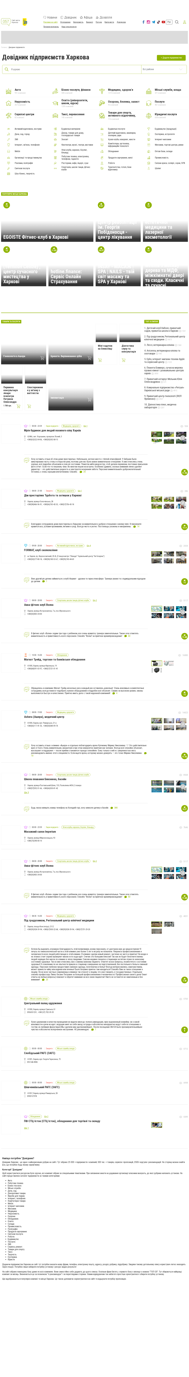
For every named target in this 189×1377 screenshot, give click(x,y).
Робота (111, 163)
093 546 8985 (32, 1062)
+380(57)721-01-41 (50, 669)
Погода (99, 22)
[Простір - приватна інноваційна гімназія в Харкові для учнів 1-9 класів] (68, 304)
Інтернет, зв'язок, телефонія (27, 145)
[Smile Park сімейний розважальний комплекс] (81, 304)
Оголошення (65, 22)
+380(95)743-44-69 (66, 559)
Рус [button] (169, 22)
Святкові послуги (22, 168)
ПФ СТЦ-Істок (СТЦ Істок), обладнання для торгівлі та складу (62, 1121)
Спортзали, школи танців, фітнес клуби (75, 168)
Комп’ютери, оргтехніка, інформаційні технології (118, 144)
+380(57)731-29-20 (82, 929)
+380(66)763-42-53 (50, 504)
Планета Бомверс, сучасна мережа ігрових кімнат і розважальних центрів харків (164, 370)
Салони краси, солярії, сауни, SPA (170, 163)
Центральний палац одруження (43, 1003)
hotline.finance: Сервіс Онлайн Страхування (66, 276)
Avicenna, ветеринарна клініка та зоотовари (162, 352)
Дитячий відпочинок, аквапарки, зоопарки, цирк (122, 134)
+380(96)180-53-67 (50, 559)
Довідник (70, 17)
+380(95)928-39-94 (34, 929)
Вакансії (89, 22)
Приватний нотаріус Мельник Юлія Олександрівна (163, 380)
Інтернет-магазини (163, 139)
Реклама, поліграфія (24, 163)
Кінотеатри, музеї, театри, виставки (77, 145)
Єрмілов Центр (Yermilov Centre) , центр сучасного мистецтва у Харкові (21, 271)
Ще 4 (89, 546)
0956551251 (32, 1012)
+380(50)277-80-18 (34, 559)
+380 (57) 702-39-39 (46, 1012)
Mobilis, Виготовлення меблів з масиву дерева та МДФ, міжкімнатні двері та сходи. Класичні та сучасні (164, 270)
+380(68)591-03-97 (34, 669)
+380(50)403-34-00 (34, 614)
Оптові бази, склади (163, 151)
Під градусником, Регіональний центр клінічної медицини (164, 338)
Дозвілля (106, 17)
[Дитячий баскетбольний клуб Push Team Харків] (148, 304)
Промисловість (162, 157)
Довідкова (121, 22)
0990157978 (32, 1096)
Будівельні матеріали (70, 129)
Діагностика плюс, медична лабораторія (160, 406)
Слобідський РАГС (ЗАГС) (39, 1053)
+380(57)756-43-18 (66, 504)
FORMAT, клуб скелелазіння (40, 550)
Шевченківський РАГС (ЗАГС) (42, 1087)
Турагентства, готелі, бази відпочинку (119, 168)
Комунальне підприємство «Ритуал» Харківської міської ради (164, 389)
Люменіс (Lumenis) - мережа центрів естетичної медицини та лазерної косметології (164, 225)
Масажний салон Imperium (40, 831)
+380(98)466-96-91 (34, 504)
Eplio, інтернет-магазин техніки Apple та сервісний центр (164, 360)
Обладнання (113, 151)
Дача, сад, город (22, 134)
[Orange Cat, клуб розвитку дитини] (108, 304)
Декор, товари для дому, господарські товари (72, 134)
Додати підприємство (172, 57)
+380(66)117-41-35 (34, 726)
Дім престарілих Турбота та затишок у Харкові (52, 495)
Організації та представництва (28, 157)
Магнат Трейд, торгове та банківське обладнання (54, 659)
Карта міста (109, 22)
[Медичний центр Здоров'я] (121, 304)
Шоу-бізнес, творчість (25, 173)
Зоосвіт (64, 139)
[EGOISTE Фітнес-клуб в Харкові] (55, 304)
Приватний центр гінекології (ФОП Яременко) (163, 397)
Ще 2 (95, 600)
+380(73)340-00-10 (34, 841)
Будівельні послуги (116, 129)
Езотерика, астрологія (165, 134)
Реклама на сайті (50, 22)
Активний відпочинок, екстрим (28, 129)
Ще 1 (86, 426)
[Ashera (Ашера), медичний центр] (41, 304)
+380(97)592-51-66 (34, 788)
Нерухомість (78, 22)
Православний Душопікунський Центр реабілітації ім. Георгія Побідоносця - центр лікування (117, 225)
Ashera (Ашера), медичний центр (44, 716)
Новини (52, 17)
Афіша (88, 17)
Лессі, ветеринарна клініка (161, 344)
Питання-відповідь (51, 27)
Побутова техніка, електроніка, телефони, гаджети (75, 157)
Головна (4, 47)
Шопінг (158, 168)
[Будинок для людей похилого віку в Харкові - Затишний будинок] (134, 304)
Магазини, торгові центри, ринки (169, 145)
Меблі (17, 151)
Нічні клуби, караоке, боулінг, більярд (74, 151)
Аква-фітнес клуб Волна (38, 604)
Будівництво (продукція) (165, 129)
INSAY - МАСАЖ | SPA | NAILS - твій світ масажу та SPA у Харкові (116, 274)
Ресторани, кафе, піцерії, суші (74, 163)
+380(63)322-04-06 (34, 439)
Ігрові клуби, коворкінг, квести (121, 139)
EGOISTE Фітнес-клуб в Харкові (35, 237)
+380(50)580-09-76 (50, 726)
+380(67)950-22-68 (50, 929)
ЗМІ (16, 139)
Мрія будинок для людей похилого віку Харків (52, 430)
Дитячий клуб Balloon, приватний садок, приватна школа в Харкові (162, 329)
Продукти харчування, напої (120, 157)
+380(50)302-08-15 (50, 439)
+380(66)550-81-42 (50, 788)
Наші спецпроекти (69, 27)
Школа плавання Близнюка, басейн (45, 779)
